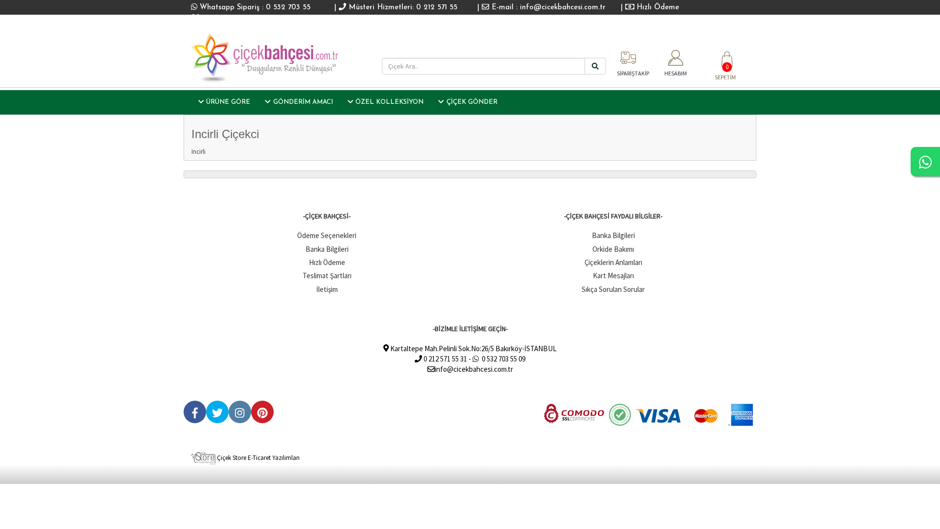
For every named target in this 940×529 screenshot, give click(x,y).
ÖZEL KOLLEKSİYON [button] (389, 102)
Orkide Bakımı (613, 249)
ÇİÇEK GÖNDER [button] (471, 102)
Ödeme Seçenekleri (326, 235)
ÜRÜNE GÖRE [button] (228, 102)
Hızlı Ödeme (656, 7)
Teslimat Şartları (327, 275)
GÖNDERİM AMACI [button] (303, 102)
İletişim (327, 289)
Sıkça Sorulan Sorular (613, 289)
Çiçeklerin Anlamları (613, 262)
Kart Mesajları (613, 275)
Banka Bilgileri (327, 249)
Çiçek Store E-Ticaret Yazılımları (257, 458)
